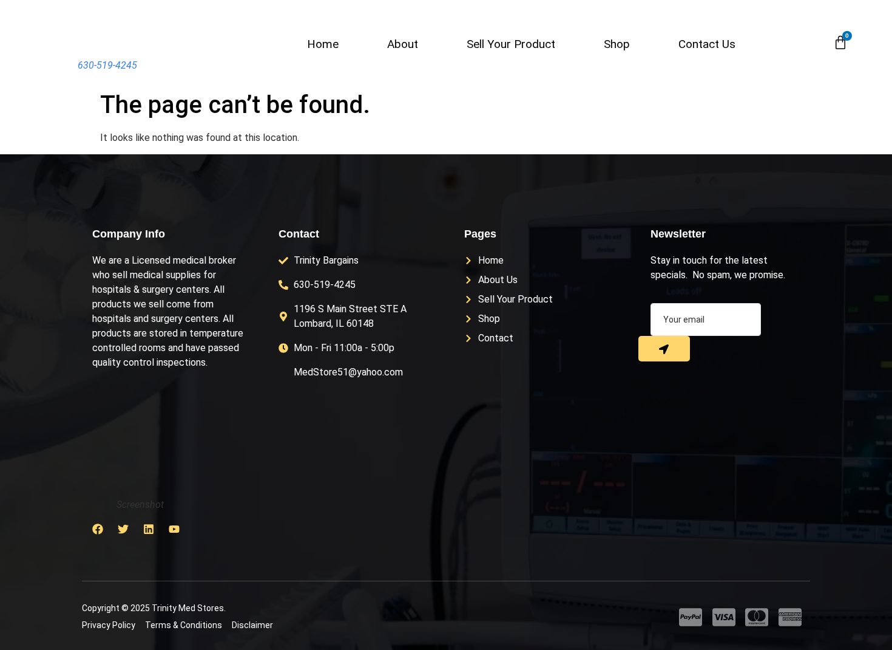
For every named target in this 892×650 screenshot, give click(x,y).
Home (323, 44)
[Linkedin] (148, 529)
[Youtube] (174, 529)
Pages (480, 234)
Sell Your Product (511, 44)
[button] (813, 43)
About (402, 44)
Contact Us (706, 44)
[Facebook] (97, 529)
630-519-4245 (107, 65)
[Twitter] (123, 529)
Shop (617, 44)
